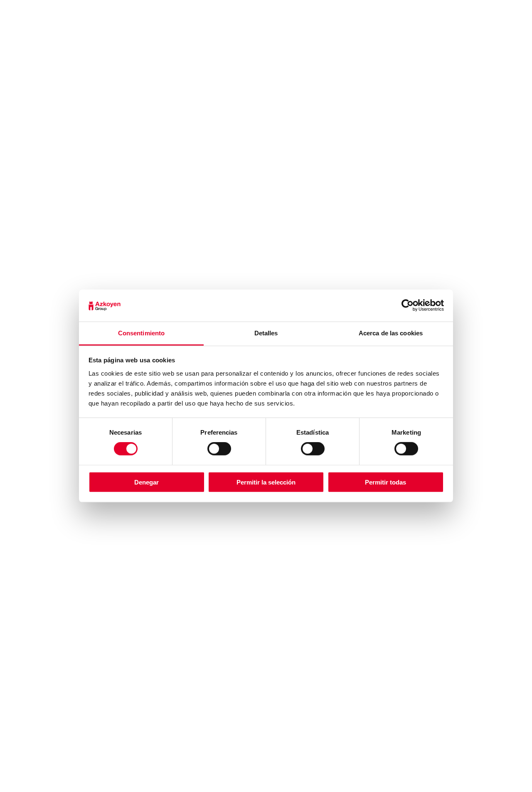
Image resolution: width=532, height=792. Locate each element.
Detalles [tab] (266, 333)
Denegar (146, 481)
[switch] (219, 448)
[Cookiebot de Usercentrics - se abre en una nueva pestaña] (407, 305)
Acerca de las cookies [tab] (391, 333)
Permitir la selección (266, 481)
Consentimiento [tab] (141, 333)
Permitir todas (385, 481)
